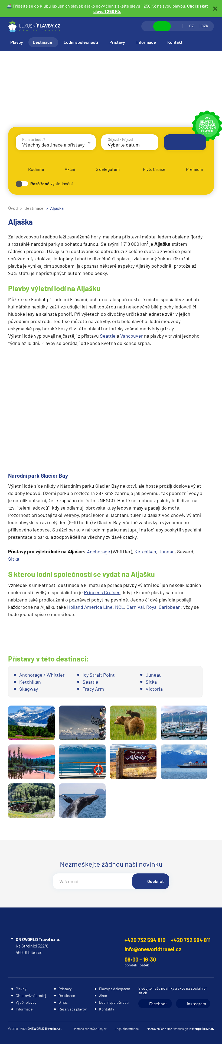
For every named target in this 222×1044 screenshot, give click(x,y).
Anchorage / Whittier (42, 675)
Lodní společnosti (81, 42)
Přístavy (117, 42)
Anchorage (98, 551)
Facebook (158, 1003)
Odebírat (155, 881)
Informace (146, 42)
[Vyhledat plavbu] (185, 142)
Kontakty (106, 1009)
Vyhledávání (147, 26)
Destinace (42, 42)
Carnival (135, 607)
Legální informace (127, 1028)
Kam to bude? (33, 139)
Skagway (28, 689)
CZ (191, 26)
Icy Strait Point (99, 675)
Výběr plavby (26, 1002)
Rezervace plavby (72, 1009)
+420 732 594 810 (145, 940)
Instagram (196, 1003)
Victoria (154, 689)
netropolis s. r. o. (202, 1028)
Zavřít (215, 8)
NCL (119, 607)
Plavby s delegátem (114, 988)
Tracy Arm (93, 689)
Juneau (167, 551)
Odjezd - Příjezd (120, 139)
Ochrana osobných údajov (90, 1028)
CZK (204, 26)
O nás (63, 1002)
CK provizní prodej (31, 995)
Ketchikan (144, 551)
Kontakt (174, 42)
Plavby (16, 42)
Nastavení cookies (159, 1028)
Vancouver (131, 336)
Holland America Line (90, 607)
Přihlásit (176, 26)
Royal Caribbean (163, 607)
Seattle (108, 336)
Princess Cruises (102, 592)
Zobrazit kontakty (162, 26)
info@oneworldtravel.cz (153, 949)
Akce (103, 995)
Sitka (13, 559)
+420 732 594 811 (191, 940)
